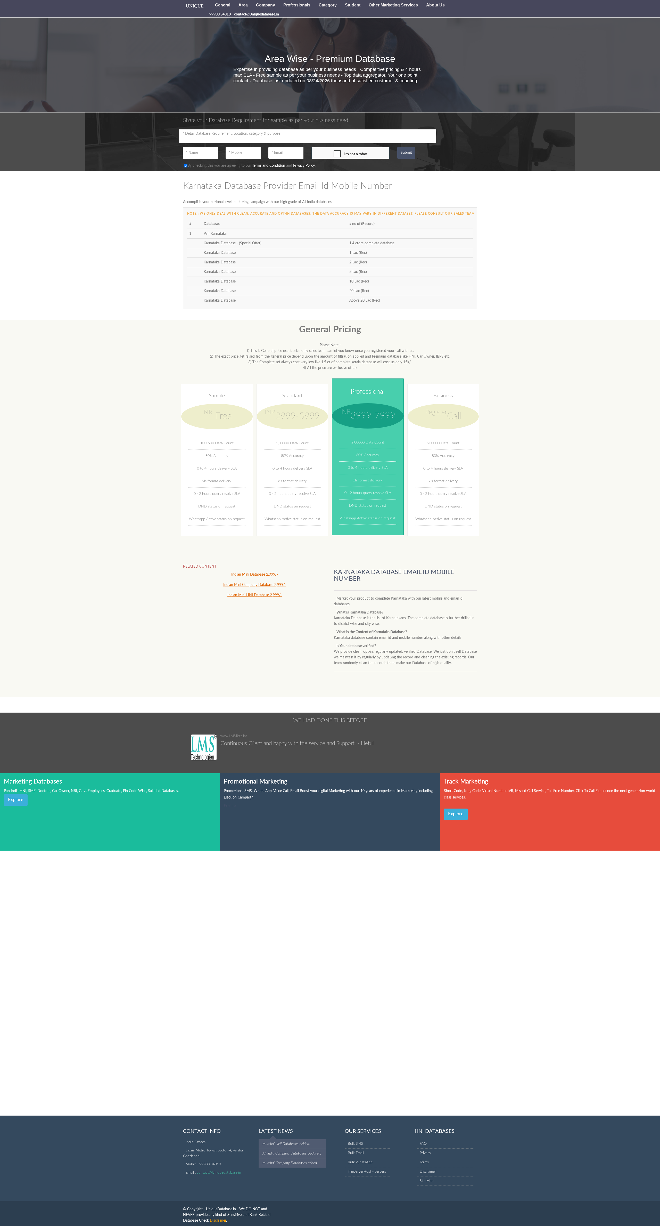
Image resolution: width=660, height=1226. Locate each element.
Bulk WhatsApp (360, 1162)
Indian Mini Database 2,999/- (254, 574)
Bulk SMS (355, 1144)
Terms (424, 1162)
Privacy (425, 1153)
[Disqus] (330, 915)
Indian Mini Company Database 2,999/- (254, 585)
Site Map (427, 1181)
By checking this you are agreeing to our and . (251, 165)
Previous (447, 743)
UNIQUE (195, 6)
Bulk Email (356, 1153)
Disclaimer (428, 1171)
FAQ (423, 1144)
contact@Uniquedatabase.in (219, 1172)
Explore (15, 799)
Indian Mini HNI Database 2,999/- (254, 595)
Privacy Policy (304, 165)
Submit (406, 153)
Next (476, 743)
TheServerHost (359, 1171)
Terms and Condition (268, 165)
